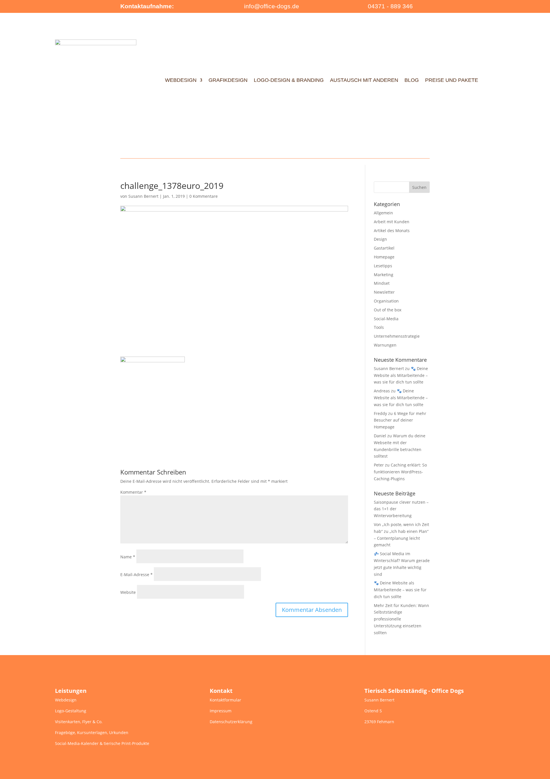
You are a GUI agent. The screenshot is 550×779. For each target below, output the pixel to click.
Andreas (382, 391)
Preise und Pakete (451, 80)
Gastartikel (384, 248)
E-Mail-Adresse (136, 574)
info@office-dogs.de (271, 6)
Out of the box (387, 310)
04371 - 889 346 (390, 6)
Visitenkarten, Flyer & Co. (79, 721)
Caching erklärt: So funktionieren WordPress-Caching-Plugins (400, 471)
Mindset (382, 283)
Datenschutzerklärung (231, 721)
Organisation (386, 301)
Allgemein (383, 212)
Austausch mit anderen (364, 80)
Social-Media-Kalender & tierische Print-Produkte (102, 743)
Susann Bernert (143, 196)
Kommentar (133, 492)
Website (128, 592)
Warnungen (385, 345)
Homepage (384, 257)
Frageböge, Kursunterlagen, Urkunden (91, 732)
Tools (379, 327)
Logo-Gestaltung (70, 710)
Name (127, 556)
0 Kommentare (203, 196)
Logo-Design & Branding (289, 80)
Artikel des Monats (392, 230)
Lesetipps (383, 265)
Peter (379, 465)
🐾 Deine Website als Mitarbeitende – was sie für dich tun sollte (401, 375)
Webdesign (181, 80)
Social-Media (386, 318)
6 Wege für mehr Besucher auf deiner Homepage (400, 420)
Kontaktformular (225, 700)
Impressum (220, 710)
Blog (411, 80)
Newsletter (384, 292)
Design (380, 239)
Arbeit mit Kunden (391, 221)
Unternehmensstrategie (397, 336)
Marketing (383, 274)
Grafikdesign (228, 80)
